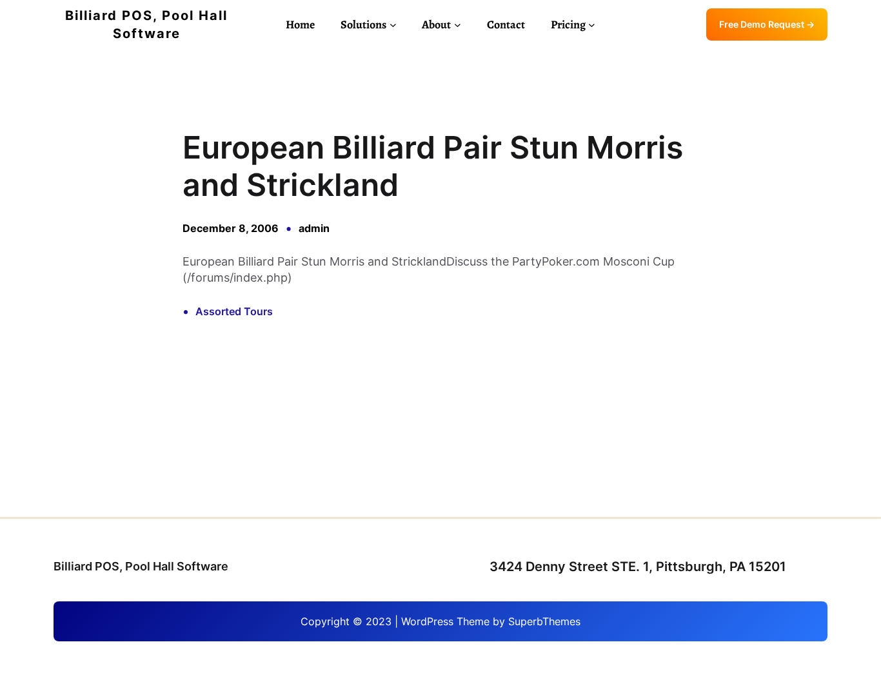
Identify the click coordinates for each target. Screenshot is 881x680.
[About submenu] (457, 24)
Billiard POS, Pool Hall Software (141, 566)
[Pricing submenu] (591, 24)
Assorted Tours (234, 311)
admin (314, 228)
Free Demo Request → (767, 24)
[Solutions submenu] (393, 24)
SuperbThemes (544, 621)
